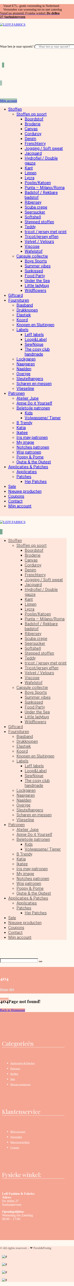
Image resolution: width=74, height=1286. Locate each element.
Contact (14, 1147)
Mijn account (17, 1131)
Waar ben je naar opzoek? (17, 46)
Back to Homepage (12, 1010)
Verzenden (16, 1136)
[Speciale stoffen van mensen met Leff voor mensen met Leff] (12, 24)
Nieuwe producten (20, 1084)
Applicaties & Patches (22, 1063)
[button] (1, 42)
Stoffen (14, 1073)
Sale (12, 1079)
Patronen (15, 1068)
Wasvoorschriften (20, 1142)
